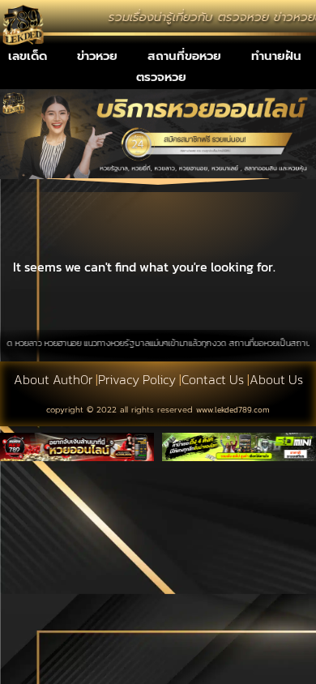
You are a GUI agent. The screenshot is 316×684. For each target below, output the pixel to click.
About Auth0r (53, 379)
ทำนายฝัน (276, 56)
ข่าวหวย (97, 56)
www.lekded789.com (233, 410)
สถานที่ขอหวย (184, 56)
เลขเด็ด (27, 56)
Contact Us (212, 379)
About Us (276, 379)
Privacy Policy (137, 379)
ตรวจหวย (161, 77)
